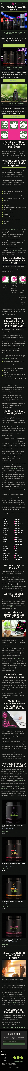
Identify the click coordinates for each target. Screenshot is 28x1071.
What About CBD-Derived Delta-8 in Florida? (14, 68)
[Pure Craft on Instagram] (21, 1057)
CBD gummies (19, 780)
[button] (5, 831)
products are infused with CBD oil (14, 229)
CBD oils (19, 771)
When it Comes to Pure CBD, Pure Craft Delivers (14, 104)
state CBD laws (10, 586)
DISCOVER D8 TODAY (14, 80)
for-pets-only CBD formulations (16, 250)
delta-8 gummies (14, 1002)
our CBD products (6, 358)
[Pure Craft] (14, 3)
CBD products (13, 468)
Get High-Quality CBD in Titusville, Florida (14, 32)
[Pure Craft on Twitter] (14, 1057)
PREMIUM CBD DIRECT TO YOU (14, 116)
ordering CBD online (10, 607)
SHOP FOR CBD (14, 45)
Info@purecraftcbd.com (18, 1061)
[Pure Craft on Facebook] (18, 1057)
